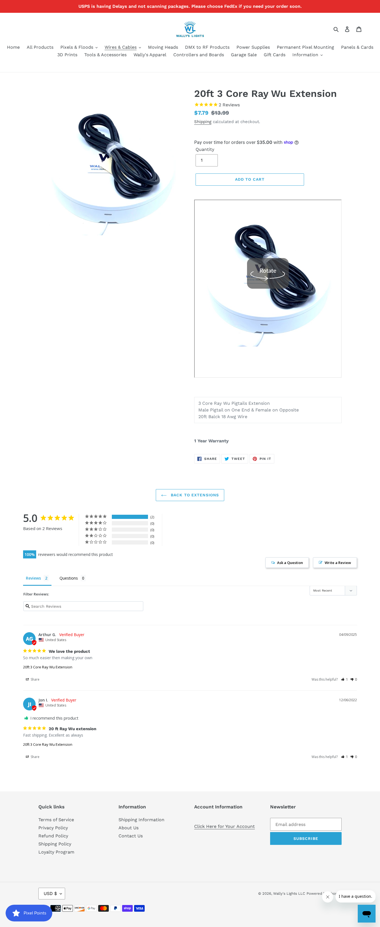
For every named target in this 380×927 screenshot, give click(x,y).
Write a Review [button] (338, 562)
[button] (344, 679)
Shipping (202, 121)
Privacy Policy (53, 827)
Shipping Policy (54, 844)
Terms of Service (56, 819)
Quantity (205, 149)
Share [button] (35, 679)
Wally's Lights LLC (289, 893)
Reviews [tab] (33, 578)
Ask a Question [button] (290, 562)
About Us (129, 827)
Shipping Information (141, 819)
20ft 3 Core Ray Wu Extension (47, 667)
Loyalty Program (56, 852)
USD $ (50, 893)
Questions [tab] (69, 578)
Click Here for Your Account (224, 826)
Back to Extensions (194, 495)
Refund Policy (53, 835)
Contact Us (131, 835)
